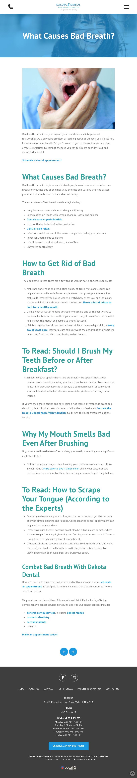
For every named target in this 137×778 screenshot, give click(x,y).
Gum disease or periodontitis (44, 219)
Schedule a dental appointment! (41, 160)
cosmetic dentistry (38, 617)
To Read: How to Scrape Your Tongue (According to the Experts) (65, 499)
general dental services (41, 612)
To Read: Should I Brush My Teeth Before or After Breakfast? (67, 360)
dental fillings (75, 612)
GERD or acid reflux (38, 228)
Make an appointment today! (39, 634)
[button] (126, 7)
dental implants (36, 622)
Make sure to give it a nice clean (61, 468)
